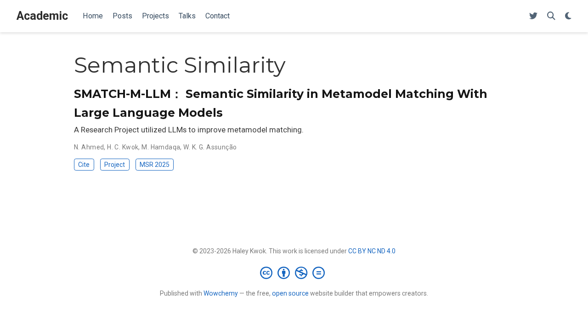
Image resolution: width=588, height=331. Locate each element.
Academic (42, 16)
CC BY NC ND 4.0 (372, 251)
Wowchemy (221, 293)
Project (114, 164)
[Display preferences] (568, 16)
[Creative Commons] (294, 273)
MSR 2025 (155, 164)
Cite (84, 164)
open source (290, 293)
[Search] (551, 16)
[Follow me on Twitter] (533, 16)
